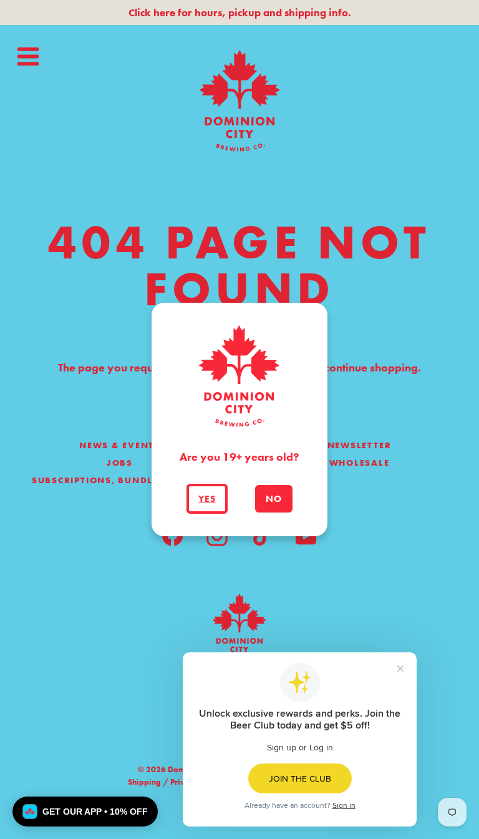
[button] (85, 812)
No (274, 499)
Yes (206, 499)
